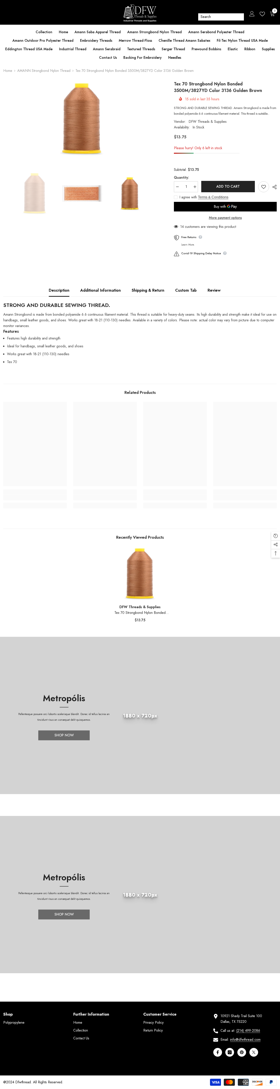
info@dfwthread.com (245, 1039)
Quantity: (181, 177)
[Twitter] (253, 1052)
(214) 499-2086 (248, 1030)
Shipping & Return (148, 290)
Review (214, 290)
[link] (35, 497)
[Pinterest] (241, 1052)
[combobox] (218, 16)
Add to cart (228, 186)
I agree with (188, 197)
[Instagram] (229, 1052)
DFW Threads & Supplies (208, 121)
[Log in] (252, 14)
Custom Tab (186, 290)
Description (59, 290)
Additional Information (100, 290)
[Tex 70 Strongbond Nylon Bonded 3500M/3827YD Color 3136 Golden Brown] (140, 574)
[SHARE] (273, 187)
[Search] (221, 17)
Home (7, 70)
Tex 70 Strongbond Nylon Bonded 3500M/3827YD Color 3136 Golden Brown (140, 613)
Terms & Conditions (213, 197)
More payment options (225, 217)
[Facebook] (217, 1052)
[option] (82, 119)
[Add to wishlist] (263, 186)
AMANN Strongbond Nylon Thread (43, 70)
